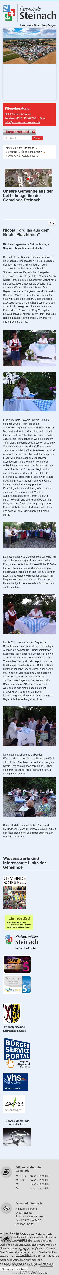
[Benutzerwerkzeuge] (52, 223)
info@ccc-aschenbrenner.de (22, 122)
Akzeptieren (7, 1269)
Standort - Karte (24, 1224)
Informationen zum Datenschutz (29, 1273)
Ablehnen (21, 1269)
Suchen (37, 138)
